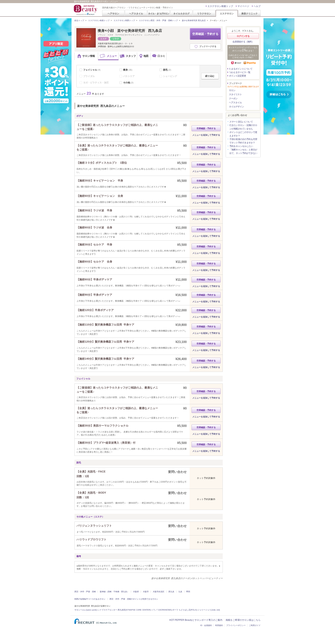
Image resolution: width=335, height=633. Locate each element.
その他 (129, 82)
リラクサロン (204, 13)
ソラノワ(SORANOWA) (161, 610)
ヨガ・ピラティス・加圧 (96, 82)
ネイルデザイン (236, 106)
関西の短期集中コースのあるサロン (89, 599)
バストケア (129, 76)
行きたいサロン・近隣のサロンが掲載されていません (243, 127)
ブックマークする (207, 46)
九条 (180, 592)
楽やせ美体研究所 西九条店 (194, 20)
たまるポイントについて (240, 68)
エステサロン (227, 13)
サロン (232, 90)
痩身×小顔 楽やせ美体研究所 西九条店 (130, 31)
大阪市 (146, 592)
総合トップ (79, 20)
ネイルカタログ (181, 13)
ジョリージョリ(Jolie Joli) (209, 610)
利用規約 (219, 625)
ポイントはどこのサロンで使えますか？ (243, 134)
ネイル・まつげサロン (158, 13)
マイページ (243, 6)
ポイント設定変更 (237, 75)
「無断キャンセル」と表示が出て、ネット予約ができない (243, 151)
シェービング (170, 76)
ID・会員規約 (206, 625)
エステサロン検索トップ (220, 6)
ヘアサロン (113, 13)
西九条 (171, 592)
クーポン (233, 98)
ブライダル (89, 76)
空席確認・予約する (205, 33)
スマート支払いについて (241, 121)
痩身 (128, 70)
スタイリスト (235, 94)
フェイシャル (92, 70)
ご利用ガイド (255, 625)
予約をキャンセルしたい (241, 146)
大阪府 (136, 592)
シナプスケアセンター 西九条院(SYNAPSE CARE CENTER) (124, 610)
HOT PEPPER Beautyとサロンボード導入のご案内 (195, 620)
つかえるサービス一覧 (239, 72)
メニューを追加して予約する (206, 135)
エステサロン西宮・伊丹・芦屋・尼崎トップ (158, 20)
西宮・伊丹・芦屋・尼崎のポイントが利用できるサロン (134, 599)
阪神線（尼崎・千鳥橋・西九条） (114, 592)
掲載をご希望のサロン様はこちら (243, 620)
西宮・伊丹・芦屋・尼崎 (85, 592)
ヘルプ (257, 6)
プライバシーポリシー (236, 625)
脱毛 (167, 70)
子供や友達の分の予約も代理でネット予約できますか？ (243, 141)
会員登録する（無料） (243, 41)
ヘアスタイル (136, 13)
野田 (188, 592)
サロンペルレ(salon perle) (85, 610)
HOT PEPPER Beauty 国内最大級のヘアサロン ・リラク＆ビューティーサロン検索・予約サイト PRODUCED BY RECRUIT (86, 10)
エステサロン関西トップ (124, 20)
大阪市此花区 (158, 592)
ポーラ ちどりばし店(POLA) (184, 610)
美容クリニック (249, 13)
